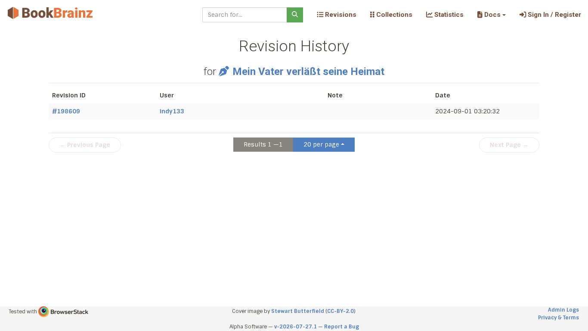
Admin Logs (563, 309)
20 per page (321, 144)
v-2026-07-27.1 (295, 326)
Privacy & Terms (558, 317)
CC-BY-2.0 (340, 311)
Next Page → (509, 145)
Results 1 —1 (263, 144)
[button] (491, 14)
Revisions (339, 15)
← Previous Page (84, 145)
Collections (393, 15)
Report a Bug (341, 326)
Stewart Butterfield (297, 311)
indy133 (172, 111)
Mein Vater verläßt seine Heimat (308, 72)
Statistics (448, 15)
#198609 (66, 111)
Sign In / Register (553, 15)
